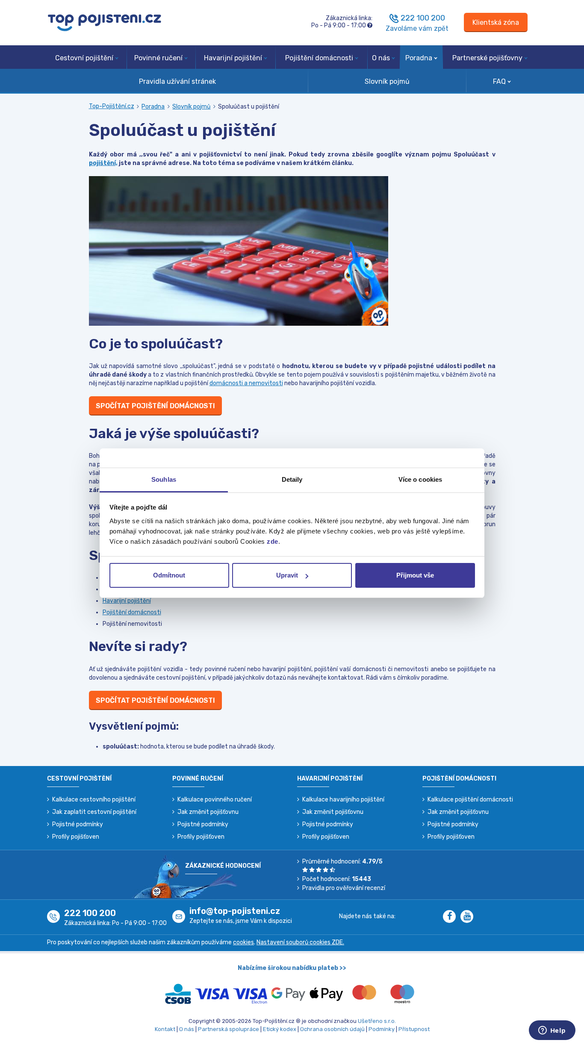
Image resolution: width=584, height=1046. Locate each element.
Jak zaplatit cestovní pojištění (94, 812)
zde (272, 541)
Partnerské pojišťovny (487, 58)
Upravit (287, 575)
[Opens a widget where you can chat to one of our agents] (551, 1031)
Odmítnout (169, 575)
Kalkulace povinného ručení (214, 799)
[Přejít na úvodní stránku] (104, 22)
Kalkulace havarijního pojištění (343, 799)
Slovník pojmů (387, 81)
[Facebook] (451, 917)
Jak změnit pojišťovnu (208, 812)
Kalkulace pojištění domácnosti (470, 799)
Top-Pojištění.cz (111, 106)
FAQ (499, 81)
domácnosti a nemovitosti (246, 383)
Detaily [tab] (292, 479)
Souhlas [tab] (163, 479)
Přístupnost (414, 1029)
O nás (381, 58)
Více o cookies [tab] (420, 479)
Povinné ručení (158, 58)
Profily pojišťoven (75, 836)
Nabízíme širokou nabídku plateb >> (292, 968)
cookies (243, 942)
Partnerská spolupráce (228, 1029)
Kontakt (165, 1029)
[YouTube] (468, 917)
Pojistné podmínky (77, 824)
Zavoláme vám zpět (417, 28)
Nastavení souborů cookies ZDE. (300, 942)
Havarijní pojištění (233, 58)
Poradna (418, 58)
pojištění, (103, 163)
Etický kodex (279, 1029)
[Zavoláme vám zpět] (394, 18)
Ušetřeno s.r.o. (377, 1021)
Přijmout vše (415, 575)
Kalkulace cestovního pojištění (94, 799)
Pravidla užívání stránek (177, 81)
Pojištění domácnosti (319, 58)
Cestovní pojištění (84, 58)
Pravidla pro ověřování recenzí (343, 888)
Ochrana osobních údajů (332, 1029)
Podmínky (382, 1029)
